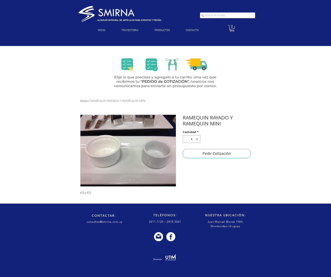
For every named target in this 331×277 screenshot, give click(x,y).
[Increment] (197, 139)
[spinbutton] (191, 139)
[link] (232, 28)
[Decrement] (185, 139)
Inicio (84, 101)
